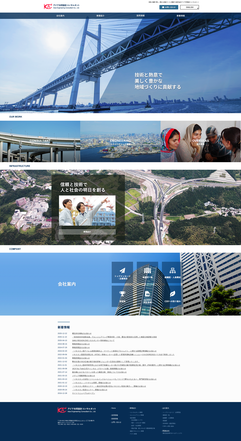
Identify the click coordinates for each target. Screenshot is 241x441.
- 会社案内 (165, 408)
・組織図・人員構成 (167, 418)
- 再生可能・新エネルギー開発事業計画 (143, 428)
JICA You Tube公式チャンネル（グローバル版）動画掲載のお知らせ (99, 369)
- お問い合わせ (115, 422)
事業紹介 (87, 232)
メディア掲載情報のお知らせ (83, 376)
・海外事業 (132, 418)
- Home (113, 408)
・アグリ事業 (133, 434)
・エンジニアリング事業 (136, 415)
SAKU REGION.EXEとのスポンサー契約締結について (93, 340)
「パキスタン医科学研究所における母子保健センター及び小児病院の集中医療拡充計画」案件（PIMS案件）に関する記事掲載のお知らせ (126, 365)
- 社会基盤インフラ (136, 420)
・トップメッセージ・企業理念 (171, 412)
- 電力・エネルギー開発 (138, 423)
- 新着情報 (114, 419)
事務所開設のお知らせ (81, 344)
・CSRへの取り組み (167, 426)
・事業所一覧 (165, 415)
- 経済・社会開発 (136, 425)
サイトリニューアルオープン (83, 393)
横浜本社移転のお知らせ (82, 333)
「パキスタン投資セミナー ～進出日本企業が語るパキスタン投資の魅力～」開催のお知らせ (109, 386)
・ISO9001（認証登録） (168, 423)
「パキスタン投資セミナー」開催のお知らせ (89, 390)
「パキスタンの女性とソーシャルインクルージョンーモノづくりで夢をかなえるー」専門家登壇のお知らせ (114, 379)
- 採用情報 (114, 415)
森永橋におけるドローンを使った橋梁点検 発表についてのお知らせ (99, 372)
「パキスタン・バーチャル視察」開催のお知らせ (91, 383)
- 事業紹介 (132, 408)
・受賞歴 (164, 420)
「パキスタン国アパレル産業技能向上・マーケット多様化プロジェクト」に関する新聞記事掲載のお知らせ (114, 351)
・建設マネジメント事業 (136, 431)
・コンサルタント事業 (135, 412)
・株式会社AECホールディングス (171, 433)
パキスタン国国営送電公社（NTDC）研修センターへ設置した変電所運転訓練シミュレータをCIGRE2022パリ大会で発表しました (123, 355)
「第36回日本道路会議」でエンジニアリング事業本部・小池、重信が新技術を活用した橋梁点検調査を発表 (114, 337)
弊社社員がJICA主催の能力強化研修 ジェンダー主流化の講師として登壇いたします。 (106, 362)
